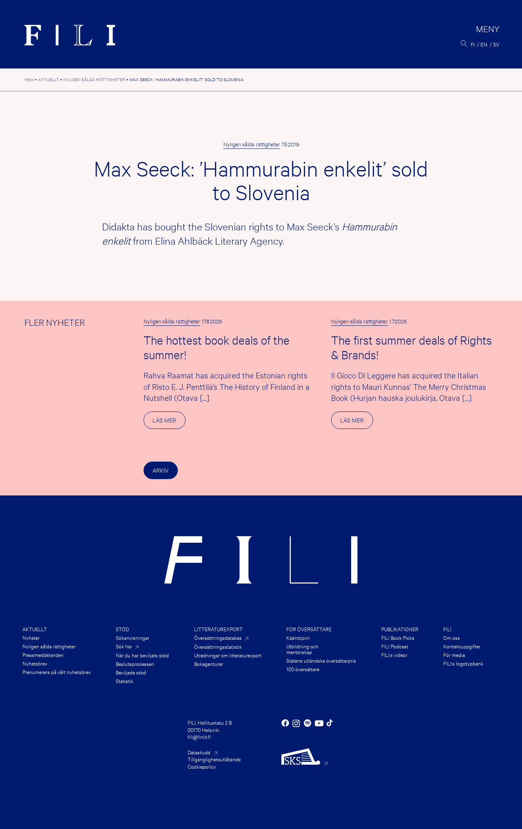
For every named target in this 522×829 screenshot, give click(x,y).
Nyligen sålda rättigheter (251, 144)
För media (454, 654)
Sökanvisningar (132, 637)
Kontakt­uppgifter (461, 646)
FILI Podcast (394, 646)
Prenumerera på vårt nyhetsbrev (56, 671)
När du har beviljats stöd (142, 655)
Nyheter (31, 637)
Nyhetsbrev (34, 663)
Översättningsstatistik (218, 646)
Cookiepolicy (202, 766)
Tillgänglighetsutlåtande (214, 759)
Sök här (124, 646)
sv (496, 44)
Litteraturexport (218, 629)
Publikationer (399, 629)
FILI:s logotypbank (463, 663)
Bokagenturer (208, 663)
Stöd (122, 629)
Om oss (451, 637)
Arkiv (160, 470)
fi (473, 44)
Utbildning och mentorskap (302, 648)
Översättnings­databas (218, 637)
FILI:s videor (394, 654)
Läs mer (169, 422)
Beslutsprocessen (135, 663)
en (483, 44)
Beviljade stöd (131, 672)
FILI (447, 629)
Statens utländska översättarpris (321, 660)
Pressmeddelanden (43, 654)
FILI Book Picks (397, 637)
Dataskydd (199, 752)
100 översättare (302, 669)
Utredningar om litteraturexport (227, 655)
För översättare (309, 629)
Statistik (124, 680)
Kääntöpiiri (298, 637)
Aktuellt (34, 629)
